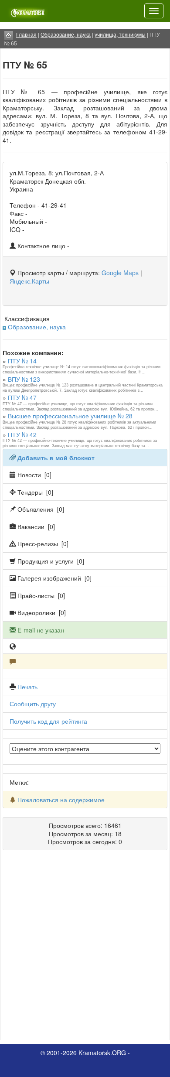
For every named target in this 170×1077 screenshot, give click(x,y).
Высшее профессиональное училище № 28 (70, 415)
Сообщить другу (33, 703)
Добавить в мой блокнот (56, 457)
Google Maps (120, 272)
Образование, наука (37, 326)
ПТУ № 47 (22, 397)
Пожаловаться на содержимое (61, 799)
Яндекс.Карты (29, 281)
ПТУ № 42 (22, 434)
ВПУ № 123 (24, 379)
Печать (27, 686)
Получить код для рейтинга (48, 721)
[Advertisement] (85, 948)
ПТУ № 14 (22, 360)
